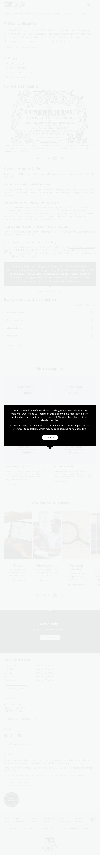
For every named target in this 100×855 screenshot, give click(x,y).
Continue (50, 437)
